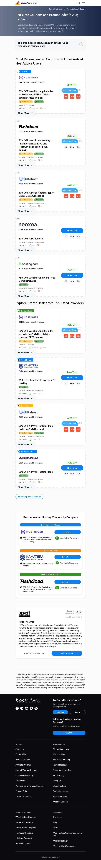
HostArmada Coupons (26, 827)
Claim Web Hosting (24, 775)
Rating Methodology (57, 9)
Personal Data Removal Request (30, 786)
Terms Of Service (23, 796)
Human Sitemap (23, 759)
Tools (55, 827)
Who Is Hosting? (60, 840)
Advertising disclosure (76, 9)
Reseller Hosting (60, 796)
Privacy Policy (22, 791)
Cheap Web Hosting (62, 770)
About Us (20, 749)
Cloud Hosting (59, 786)
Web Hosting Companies (64, 846)
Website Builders (60, 801)
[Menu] (83, 3)
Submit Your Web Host (26, 770)
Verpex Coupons (23, 843)
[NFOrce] (41, 614)
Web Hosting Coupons (26, 817)
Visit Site (65, 653)
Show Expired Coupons (29, 496)
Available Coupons (67, 538)
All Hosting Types (61, 749)
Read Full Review (32, 653)
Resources (57, 817)
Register (60, 712)
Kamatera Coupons (24, 822)
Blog (55, 822)
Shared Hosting (60, 764)
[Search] (79, 3)
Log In (77, 712)
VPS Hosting (58, 775)
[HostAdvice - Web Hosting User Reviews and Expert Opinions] (26, 3)
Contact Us (21, 754)
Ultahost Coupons (24, 838)
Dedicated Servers (61, 791)
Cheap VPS (58, 780)
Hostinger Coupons (24, 833)
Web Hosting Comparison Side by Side (68, 834)
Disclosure (20, 780)
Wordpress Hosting (61, 759)
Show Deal (72, 230)
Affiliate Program (23, 764)
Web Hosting (59, 754)
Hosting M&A (68, 733)
